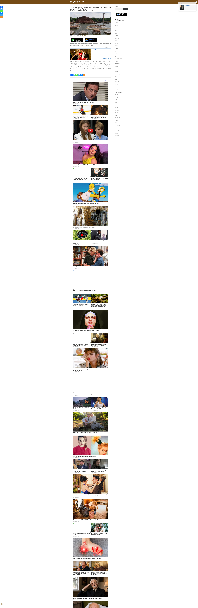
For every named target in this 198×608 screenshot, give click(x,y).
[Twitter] (74, 75)
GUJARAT (116, 71)
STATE (116, 122)
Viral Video (117, 135)
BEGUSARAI (117, 33)
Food (116, 64)
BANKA (116, 32)
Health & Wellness (118, 73)
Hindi (86, 35)
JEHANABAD (117, 77)
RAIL (116, 109)
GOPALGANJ (117, 69)
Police (116, 104)
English (83, 35)
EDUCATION (117, 59)
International (117, 74)
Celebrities (117, 46)
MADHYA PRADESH (118, 92)
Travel (116, 128)
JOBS (116, 79)
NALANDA (117, 97)
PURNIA (116, 107)
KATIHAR (116, 84)
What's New (117, 136)
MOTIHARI (117, 94)
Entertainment (117, 63)
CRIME (116, 53)
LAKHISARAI (117, 87)
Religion (116, 112)
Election (116, 61)
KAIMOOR (117, 81)
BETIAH (116, 37)
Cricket (116, 51)
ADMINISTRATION (118, 23)
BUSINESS (117, 43)
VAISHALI (116, 133)
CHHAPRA (116, 48)
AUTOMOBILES (117, 28)
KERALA (116, 86)
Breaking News (117, 41)
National (116, 99)
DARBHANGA (117, 55)
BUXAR (116, 45)
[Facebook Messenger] (81, 75)
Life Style (116, 89)
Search (116, 6)
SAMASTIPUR (117, 117)
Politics (116, 105)
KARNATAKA (117, 82)
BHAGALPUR (117, 38)
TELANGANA (117, 127)
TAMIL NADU (117, 123)
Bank (116, 30)
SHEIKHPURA (117, 118)
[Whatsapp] (76, 75)
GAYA (116, 68)
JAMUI (116, 76)
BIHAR (116, 40)
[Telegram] (79, 75)
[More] (84, 75)
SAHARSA (116, 115)
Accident (116, 22)
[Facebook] (71, 75)
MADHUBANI (117, 91)
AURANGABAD (117, 27)
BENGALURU (117, 35)
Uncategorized (117, 130)
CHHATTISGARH (118, 50)
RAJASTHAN (117, 110)
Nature (116, 100)
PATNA (116, 102)
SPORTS (116, 120)
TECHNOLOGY (117, 125)
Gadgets (116, 66)
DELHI (116, 56)
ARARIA (116, 25)
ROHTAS (116, 114)
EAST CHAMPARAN (118, 58)
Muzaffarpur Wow (77, 1)
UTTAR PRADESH (118, 132)
